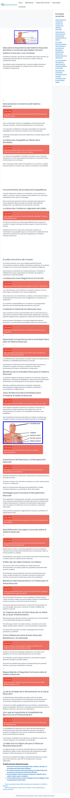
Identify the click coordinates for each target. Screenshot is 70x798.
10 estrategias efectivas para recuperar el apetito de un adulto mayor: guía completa (26, 775)
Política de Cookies (48, 796)
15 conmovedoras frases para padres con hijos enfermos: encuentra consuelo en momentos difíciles (27, 771)
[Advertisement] (26, 18)
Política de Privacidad (27, 796)
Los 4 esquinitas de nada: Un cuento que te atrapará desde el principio (61, 64)
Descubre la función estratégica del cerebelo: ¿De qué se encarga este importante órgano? (27, 767)
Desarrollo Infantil (43, 3)
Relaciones (29, 3)
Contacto (22, 7)
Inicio (20, 3)
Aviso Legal (38, 796)
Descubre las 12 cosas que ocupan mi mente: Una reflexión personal (60, 24)
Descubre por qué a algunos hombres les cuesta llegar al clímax (60, 36)
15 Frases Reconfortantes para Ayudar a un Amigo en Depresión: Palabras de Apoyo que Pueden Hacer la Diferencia (61, 50)
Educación (56, 3)
